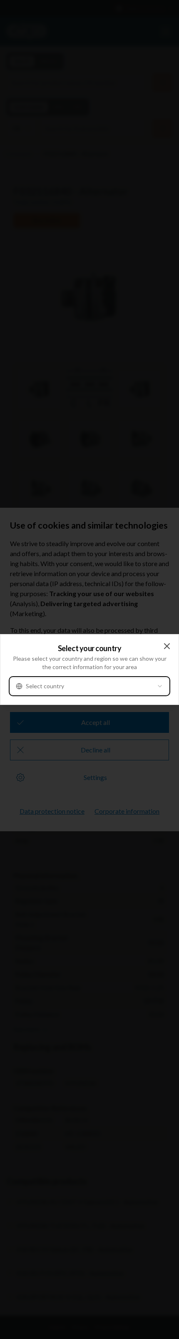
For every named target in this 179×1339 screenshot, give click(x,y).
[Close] (167, 646)
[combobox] (89, 686)
